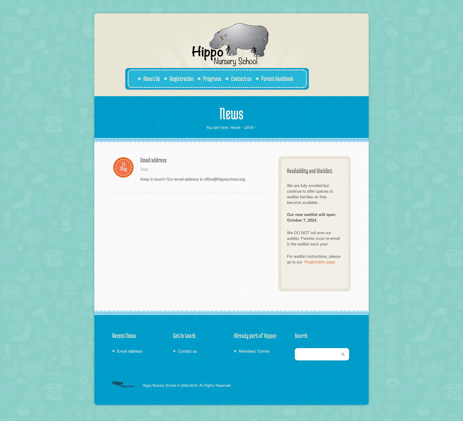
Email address (153, 160)
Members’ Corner (254, 351)
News (144, 169)
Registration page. (320, 261)
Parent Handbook (277, 78)
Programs (212, 78)
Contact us (241, 78)
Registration (181, 78)
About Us (151, 78)
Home (235, 127)
